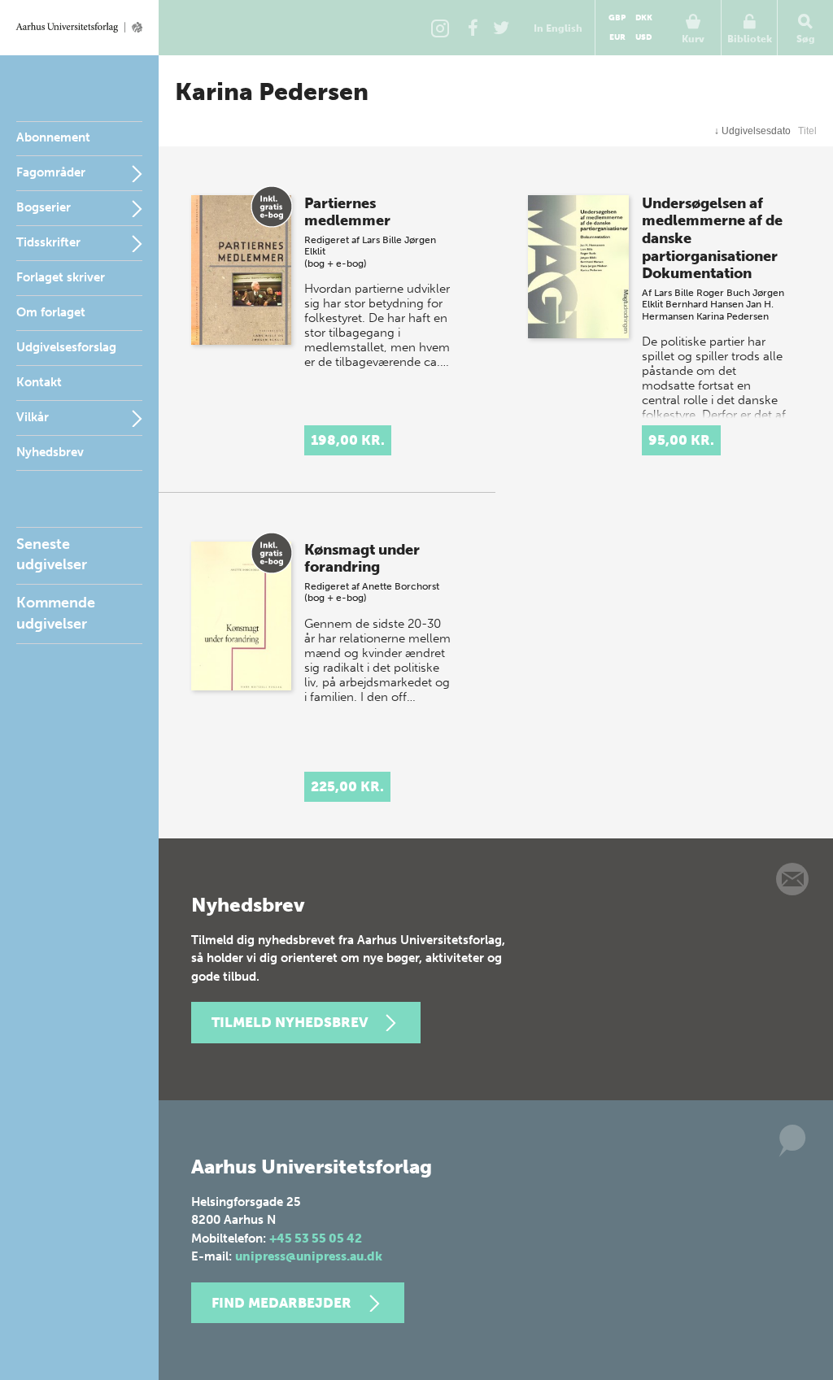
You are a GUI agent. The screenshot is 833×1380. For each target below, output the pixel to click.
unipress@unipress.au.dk (308, 1256)
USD (643, 37)
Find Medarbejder (281, 1303)
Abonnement (53, 137)
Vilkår (32, 417)
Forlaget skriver (60, 277)
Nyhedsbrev (50, 452)
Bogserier (43, 207)
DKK (643, 18)
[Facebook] (472, 27)
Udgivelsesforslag (66, 347)
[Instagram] (440, 27)
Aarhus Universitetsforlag (79, 27)
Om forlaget (50, 312)
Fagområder (50, 172)
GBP (617, 18)
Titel (807, 131)
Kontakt (39, 382)
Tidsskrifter (48, 242)
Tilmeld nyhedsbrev (290, 1022)
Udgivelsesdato (752, 131)
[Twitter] (501, 27)
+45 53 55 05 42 (315, 1238)
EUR (617, 37)
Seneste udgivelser (51, 554)
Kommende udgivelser (55, 613)
